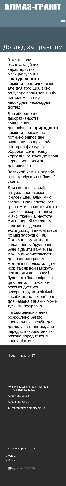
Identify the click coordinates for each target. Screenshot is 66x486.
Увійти (12, 456)
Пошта (11, 460)
